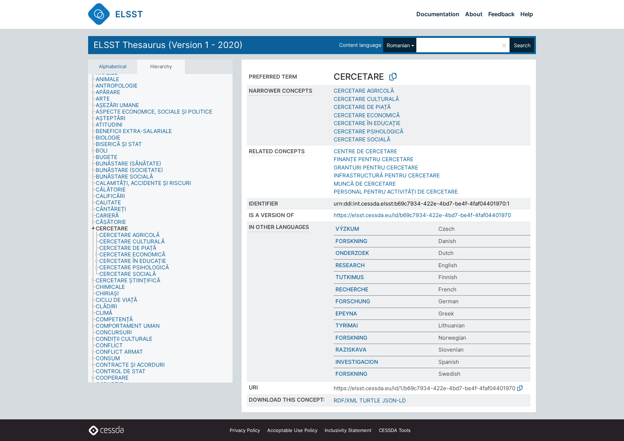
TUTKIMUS (349, 277)
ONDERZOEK (352, 253)
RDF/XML (346, 400)
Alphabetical (112, 66)
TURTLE (369, 400)
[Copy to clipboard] (392, 76)
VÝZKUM (347, 228)
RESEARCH (350, 265)
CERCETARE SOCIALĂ (362, 139)
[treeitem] (110, 79)
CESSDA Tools (395, 430)
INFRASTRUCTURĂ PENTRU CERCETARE (387, 175)
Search (522, 45)
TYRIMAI (346, 325)
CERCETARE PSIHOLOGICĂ (368, 131)
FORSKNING (351, 241)
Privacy (245, 430)
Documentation (437, 14)
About (473, 14)
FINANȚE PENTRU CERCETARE (373, 159)
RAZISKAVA (351, 349)
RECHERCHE (351, 289)
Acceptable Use (292, 430)
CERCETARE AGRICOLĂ (364, 90)
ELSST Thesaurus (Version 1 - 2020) (168, 45)
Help (526, 14)
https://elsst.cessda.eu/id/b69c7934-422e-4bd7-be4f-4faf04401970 (422, 215)
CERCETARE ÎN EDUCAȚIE (367, 123)
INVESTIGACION (356, 361)
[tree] (160, 228)
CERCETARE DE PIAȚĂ (362, 106)
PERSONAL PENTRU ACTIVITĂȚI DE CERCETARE (396, 191)
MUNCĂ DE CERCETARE (365, 183)
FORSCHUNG (352, 301)
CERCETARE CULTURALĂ (366, 99)
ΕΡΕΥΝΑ (346, 313)
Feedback (501, 14)
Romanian (398, 45)
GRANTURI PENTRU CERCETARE (376, 167)
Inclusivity (348, 430)
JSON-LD (394, 400)
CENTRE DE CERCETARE (365, 151)
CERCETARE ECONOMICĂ (367, 115)
